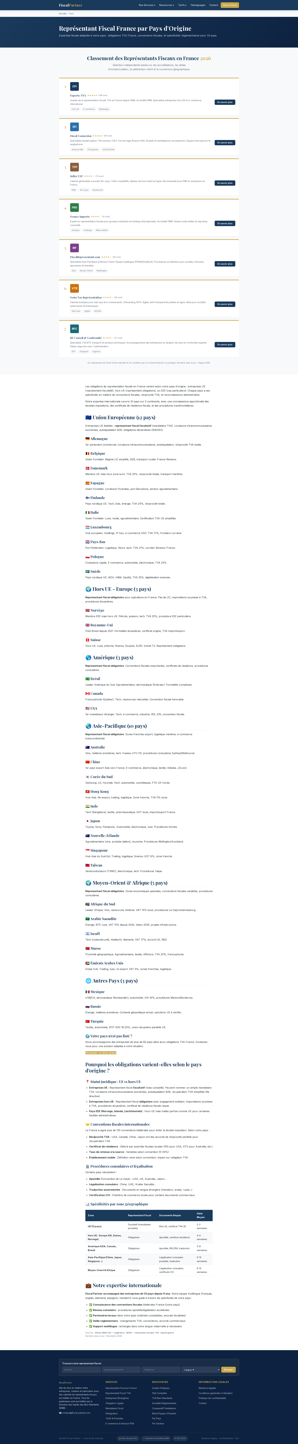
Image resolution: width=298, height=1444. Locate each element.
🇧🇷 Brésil (92, 678)
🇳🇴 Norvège (94, 610)
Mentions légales (207, 1388)
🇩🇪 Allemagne (96, 438)
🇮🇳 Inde (91, 806)
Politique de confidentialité (212, 1398)
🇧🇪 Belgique (95, 453)
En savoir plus (225, 102)
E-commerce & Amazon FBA (120, 1423)
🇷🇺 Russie (93, 1006)
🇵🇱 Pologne (94, 556)
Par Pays (156, 1418)
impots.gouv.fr (167, 1333)
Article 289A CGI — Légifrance (110, 1333)
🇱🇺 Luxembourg (98, 527)
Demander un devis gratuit (100, 1052)
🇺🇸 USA (91, 708)
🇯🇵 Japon (92, 820)
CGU (237, 1438)
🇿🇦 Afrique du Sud (100, 904)
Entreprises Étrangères (117, 1398)
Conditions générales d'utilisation (216, 1393)
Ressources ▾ (166, 5)
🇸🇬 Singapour (96, 850)
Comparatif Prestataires (164, 1408)
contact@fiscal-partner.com (76, 1412)
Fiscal (70, 5)
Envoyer (228, 1369)
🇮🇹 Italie (92, 512)
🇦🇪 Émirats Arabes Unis (104, 963)
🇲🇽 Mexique (95, 991)
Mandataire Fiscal (114, 1408)
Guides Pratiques (160, 1388)
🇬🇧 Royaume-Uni (99, 625)
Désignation (112, 1413)
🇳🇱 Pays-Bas (95, 541)
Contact (213, 5)
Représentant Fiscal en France (121, 1388)
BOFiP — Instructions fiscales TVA (142, 1333)
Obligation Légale (115, 1403)
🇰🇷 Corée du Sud (99, 776)
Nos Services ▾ (147, 5)
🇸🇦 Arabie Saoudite (101, 918)
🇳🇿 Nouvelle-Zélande (102, 835)
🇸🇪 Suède (93, 571)
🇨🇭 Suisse (93, 639)
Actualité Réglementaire (164, 1403)
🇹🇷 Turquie (94, 1021)
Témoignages (197, 5)
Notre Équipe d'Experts (164, 1413)
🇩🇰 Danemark (96, 468)
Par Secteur (158, 1423)
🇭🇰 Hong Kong (97, 791)
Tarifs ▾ (182, 5)
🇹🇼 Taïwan (93, 865)
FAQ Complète (159, 1393)
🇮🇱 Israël (92, 933)
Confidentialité (226, 1438)
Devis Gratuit (230, 5)
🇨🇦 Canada (94, 693)
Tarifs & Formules (114, 1418)
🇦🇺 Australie (95, 747)
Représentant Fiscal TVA (118, 1393)
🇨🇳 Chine (92, 761)
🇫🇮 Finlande (95, 497)
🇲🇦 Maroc (93, 948)
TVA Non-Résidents (162, 1398)
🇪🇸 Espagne (94, 483)
